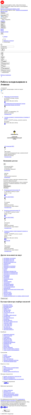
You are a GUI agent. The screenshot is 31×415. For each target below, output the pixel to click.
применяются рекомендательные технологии (13, 400)
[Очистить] (3, 50)
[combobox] (7, 46)
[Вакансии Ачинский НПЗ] (17, 135)
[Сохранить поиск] (2, 54)
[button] (2, 29)
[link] (3, 26)
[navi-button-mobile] (2, 33)
